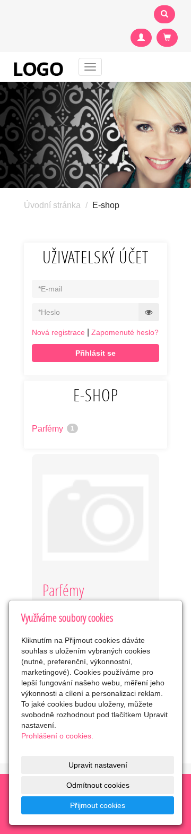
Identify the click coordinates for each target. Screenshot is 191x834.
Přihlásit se (95, 353)
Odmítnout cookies (97, 785)
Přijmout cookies (97, 805)
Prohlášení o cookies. (57, 736)
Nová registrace (58, 332)
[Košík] (167, 38)
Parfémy (53, 428)
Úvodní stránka (52, 205)
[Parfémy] (95, 518)
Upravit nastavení (97, 765)
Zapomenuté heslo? (125, 332)
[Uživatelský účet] (141, 38)
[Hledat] (164, 14)
